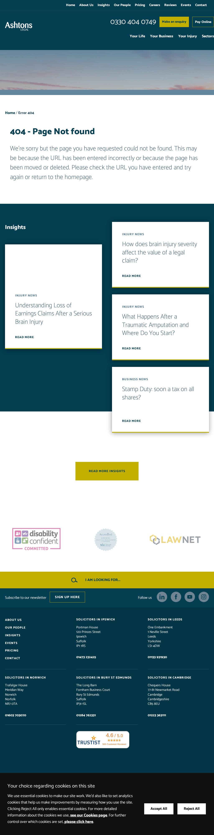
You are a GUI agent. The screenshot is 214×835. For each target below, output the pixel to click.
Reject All (192, 809)
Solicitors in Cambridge (169, 677)
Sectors (208, 36)
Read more (24, 337)
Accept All (158, 809)
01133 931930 (157, 657)
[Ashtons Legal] (18, 26)
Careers (154, 5)
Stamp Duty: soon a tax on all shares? (158, 393)
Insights (104, 5)
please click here (78, 822)
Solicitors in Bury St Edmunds (104, 677)
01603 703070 (15, 715)
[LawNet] (176, 539)
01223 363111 (157, 715)
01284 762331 (86, 715)
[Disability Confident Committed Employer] (37, 539)
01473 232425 (86, 657)
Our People (122, 5)
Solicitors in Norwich (25, 677)
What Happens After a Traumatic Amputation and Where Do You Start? (155, 325)
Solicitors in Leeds (165, 619)
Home (70, 5)
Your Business (161, 36)
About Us (86, 5)
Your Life (137, 36)
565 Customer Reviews (114, 744)
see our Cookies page (88, 815)
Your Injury (187, 36)
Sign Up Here (67, 597)
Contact (201, 5)
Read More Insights (107, 471)
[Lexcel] (107, 539)
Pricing (140, 5)
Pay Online (203, 22)
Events (186, 5)
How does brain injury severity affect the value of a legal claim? (159, 252)
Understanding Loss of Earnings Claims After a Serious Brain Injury (53, 313)
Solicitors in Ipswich (95, 619)
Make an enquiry (174, 22)
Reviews (170, 5)
